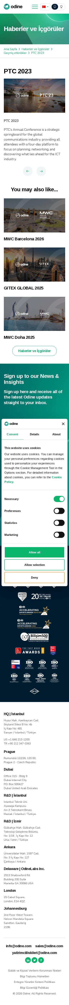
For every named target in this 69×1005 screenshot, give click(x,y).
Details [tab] (34, 434)
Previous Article (28, 171)
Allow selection (34, 564)
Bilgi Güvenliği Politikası (34, 988)
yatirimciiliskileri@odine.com (34, 953)
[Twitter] (34, 960)
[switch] (59, 511)
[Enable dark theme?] (58, 6)
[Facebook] (41, 960)
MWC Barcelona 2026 (24, 239)
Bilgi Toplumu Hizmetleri (34, 976)
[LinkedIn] (28, 960)
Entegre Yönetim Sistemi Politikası (34, 982)
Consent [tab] (12, 434)
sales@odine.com (49, 946)
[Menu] (35, 6)
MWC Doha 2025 (19, 337)
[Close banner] (63, 424)
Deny (34, 577)
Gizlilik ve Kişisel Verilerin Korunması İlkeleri (34, 970)
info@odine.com (18, 946)
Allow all (34, 552)
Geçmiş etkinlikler (15, 53)
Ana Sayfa (10, 49)
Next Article (41, 171)
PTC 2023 (37, 53)
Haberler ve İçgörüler (35, 49)
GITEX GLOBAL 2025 (24, 288)
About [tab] (56, 434)
